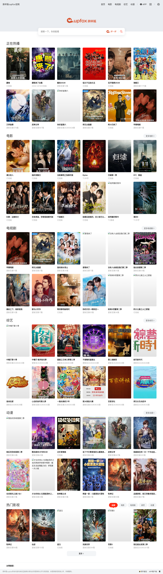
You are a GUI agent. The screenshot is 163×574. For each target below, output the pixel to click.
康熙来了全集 (37, 83)
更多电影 (149, 136)
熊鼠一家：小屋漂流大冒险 (93, 494)
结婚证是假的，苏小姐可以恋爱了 (94, 217)
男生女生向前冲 (139, 401)
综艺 (126, 4)
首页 (103, 4)
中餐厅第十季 (11, 359)
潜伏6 (135, 217)
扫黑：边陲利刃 (12, 217)
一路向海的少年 (63, 401)
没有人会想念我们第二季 (118, 267)
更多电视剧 (148, 228)
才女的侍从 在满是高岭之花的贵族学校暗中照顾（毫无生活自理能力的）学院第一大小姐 (43, 494)
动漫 (133, 4)
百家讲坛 (111, 401)
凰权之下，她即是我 (14, 309)
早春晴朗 (137, 124)
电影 (110, 4)
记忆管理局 (61, 452)
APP (145, 4)
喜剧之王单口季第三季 (66, 359)
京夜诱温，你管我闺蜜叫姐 (42, 217)
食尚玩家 (9, 401)
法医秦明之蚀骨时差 (65, 175)
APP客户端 (153, 571)
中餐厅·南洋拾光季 (39, 359)
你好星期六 (61, 124)
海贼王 (136, 83)
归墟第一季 (112, 175)
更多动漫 (149, 413)
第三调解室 (112, 359)
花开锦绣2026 (114, 83)
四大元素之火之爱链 (141, 309)
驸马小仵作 (36, 309)
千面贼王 (60, 217)
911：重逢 (137, 175)
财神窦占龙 (61, 494)
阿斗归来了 (112, 124)
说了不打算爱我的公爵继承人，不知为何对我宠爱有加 (94, 452)
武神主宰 (35, 124)
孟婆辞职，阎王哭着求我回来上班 (145, 494)
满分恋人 (9, 175)
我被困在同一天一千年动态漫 (145, 452)
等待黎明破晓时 (63, 309)
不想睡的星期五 (89, 359)
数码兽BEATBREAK (40, 452)
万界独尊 (9, 124)
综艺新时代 (137, 359)
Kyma (85, 175)
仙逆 (33, 544)
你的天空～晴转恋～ (91, 309)
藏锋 (8, 83)
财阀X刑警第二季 (115, 309)
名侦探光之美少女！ (14, 494)
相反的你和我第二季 (14, 452)
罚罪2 (110, 544)
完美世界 (86, 544)
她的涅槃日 (36, 175)
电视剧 (118, 4)
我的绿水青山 (62, 267)
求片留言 (144, 571)
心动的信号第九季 (39, 401)
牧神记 (110, 494)
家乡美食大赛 (88, 401)
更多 (80, 553)
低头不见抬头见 (89, 83)
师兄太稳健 (87, 124)
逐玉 (59, 544)
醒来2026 (61, 83)
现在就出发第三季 (140, 544)
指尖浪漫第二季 (139, 267)
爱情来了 (86, 267)
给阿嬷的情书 (113, 217)
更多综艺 (149, 320)
